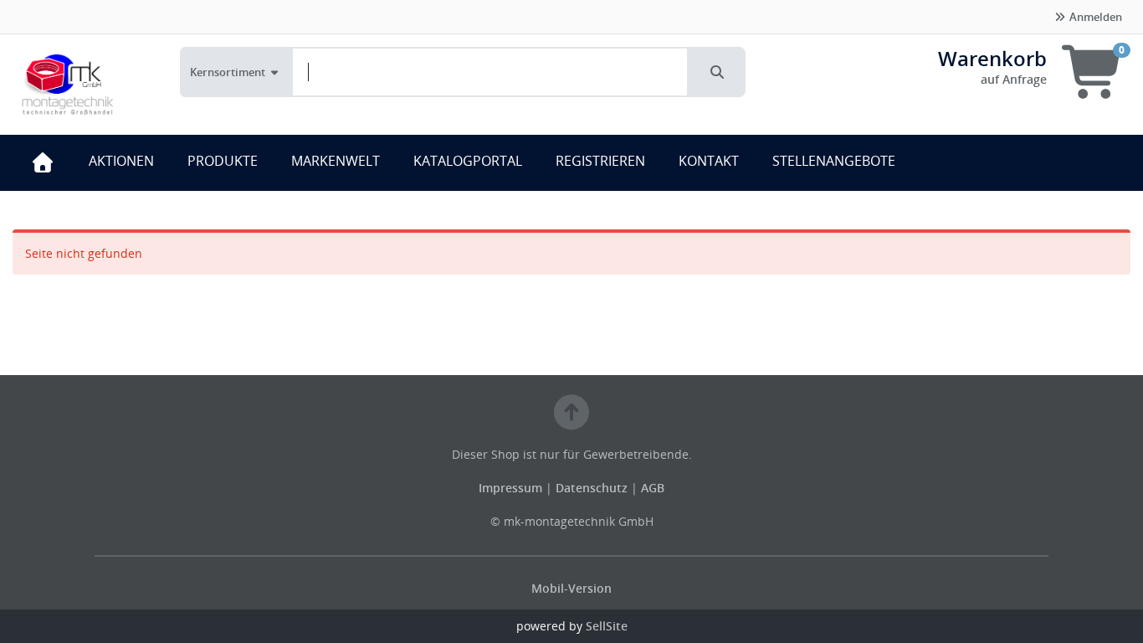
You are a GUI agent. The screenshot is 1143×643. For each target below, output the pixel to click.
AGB (652, 488)
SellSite (607, 626)
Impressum (512, 488)
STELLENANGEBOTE (833, 161)
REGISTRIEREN (600, 161)
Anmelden (1094, 16)
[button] (717, 72)
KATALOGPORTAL (467, 161)
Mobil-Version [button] (571, 588)
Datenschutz (592, 488)
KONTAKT (709, 161)
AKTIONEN (121, 161)
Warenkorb (992, 58)
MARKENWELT (335, 161)
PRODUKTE (222, 161)
